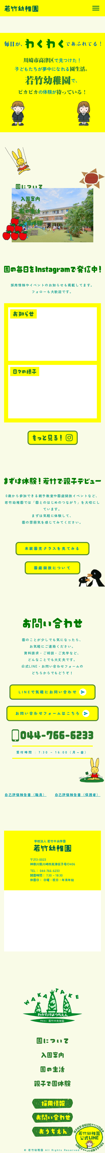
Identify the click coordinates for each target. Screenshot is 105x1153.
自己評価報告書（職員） (25, 794)
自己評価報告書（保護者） (77, 794)
